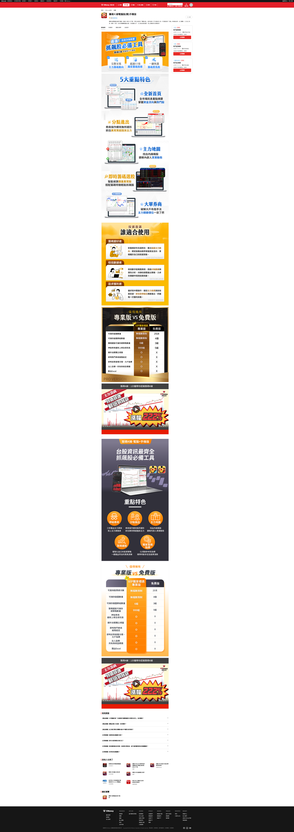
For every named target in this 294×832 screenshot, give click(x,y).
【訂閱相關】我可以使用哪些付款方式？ (113, 740)
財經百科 (141, 820)
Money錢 (141, 816)
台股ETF (151, 818)
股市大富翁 (168, 813)
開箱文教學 (118, 27)
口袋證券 (141, 824)
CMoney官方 (108, 10)
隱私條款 (151, 828)
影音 (149, 5)
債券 (150, 822)
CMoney (3, 1)
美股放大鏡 (141, 822)
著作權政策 (161, 828)
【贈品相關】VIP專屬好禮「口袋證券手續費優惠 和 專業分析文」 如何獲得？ (123, 718)
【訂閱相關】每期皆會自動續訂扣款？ (112, 735)
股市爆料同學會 (17, 1)
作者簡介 (110, 27)
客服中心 (185, 813)
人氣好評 (126, 27)
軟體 (127, 5)
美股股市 (151, 816)
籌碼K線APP (172, 6)
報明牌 (167, 818)
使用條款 (156, 828)
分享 (190, 17)
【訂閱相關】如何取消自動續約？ (111, 751)
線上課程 (141, 5)
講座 (134, 5)
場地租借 (185, 820)
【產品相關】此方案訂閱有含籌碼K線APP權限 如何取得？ (118, 729)
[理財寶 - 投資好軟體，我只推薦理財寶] (108, 5)
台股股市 (151, 813)
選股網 (167, 816)
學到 (176, 813)
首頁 (121, 5)
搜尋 (181, 4)
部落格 (107, 817)
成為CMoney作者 (187, 818)
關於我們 (108, 815)
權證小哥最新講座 (179, 6)
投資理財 (24, 1)
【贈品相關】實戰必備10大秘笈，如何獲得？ (114, 724)
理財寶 (120, 813)
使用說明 (103, 27)
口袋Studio (177, 816)
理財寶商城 (9, 1)
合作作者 (121, 824)
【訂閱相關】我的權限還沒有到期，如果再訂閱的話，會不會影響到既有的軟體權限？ (125, 746)
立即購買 (182, 37)
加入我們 (108, 819)
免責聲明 (172, 828)
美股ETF (151, 820)
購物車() (286, 1)
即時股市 (30, 1)
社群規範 (167, 828)
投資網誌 (141, 813)
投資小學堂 (141, 818)
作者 (155, 5)
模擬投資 (42, 1)
